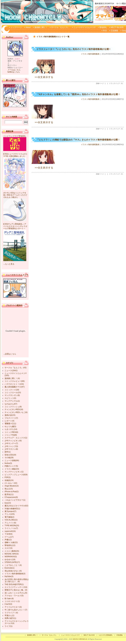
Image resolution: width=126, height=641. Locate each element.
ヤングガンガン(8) (12, 395)
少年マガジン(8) (11, 449)
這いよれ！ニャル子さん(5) (16, 593)
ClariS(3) (8, 604)
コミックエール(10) (13, 392)
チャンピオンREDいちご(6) (16, 412)
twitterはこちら (14, 72)
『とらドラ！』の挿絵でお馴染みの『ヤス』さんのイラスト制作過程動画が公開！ (78, 139)
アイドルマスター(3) (13, 607)
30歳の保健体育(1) (12, 509)
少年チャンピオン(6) (13, 441)
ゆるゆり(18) (10, 559)
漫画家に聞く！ (40, 27)
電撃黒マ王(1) (10, 424)
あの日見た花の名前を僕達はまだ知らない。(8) (17, 580)
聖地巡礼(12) (10, 545)
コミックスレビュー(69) (15, 381)
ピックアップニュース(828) (16, 475)
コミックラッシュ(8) (13, 407)
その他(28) (9, 457)
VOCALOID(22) (11, 520)
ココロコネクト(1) (12, 601)
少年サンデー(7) (11, 443)
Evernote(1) (9, 568)
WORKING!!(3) (11, 557)
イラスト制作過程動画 (90, 54)
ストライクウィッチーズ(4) (16, 587)
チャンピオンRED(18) (14, 409)
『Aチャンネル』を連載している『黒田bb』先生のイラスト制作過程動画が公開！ (78, 94)
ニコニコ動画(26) (12, 551)
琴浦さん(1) (9, 615)
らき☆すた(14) (11, 429)
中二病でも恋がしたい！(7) (16, 610)
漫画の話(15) (10, 415)
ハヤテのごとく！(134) (14, 384)
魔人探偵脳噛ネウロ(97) (15, 387)
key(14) (8, 503)
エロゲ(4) (8, 548)
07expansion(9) (11, 497)
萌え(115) (9, 489)
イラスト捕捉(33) (12, 469)
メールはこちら (14, 70)
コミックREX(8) (11, 432)
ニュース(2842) (11, 370)
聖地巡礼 (103, 27)
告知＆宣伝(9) (10, 455)
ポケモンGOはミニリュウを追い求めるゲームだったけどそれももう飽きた (15, 195)
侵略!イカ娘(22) (11, 542)
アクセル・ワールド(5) (14, 596)
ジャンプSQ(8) (11, 435)
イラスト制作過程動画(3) (15, 574)
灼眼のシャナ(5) (11, 466)
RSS (105, 31)
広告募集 (114, 31)
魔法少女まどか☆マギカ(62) (16, 506)
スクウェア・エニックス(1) (16, 438)
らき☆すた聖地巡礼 (105, 635)
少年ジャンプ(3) (11, 446)
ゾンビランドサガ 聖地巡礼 (14, 136)
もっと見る (9, 264)
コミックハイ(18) (12, 390)
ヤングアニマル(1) (12, 401)
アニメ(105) (10, 514)
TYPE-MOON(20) (12, 525)
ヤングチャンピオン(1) (14, 472)
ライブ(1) (8, 626)
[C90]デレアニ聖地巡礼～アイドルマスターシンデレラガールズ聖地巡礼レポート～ (15, 226)
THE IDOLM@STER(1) (14, 584)
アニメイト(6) (10, 523)
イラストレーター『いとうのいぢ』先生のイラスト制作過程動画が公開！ (74, 49)
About (28, 27)
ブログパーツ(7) (11, 418)
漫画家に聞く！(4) (12, 378)
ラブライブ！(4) (11, 613)
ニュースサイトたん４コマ (84, 27)
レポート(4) (9, 421)
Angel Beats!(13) (12, 486)
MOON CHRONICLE (80, 639)
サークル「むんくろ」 (60, 27)
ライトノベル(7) (11, 528)
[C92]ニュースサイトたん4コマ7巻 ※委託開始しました (15, 155)
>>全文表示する (44, 77)
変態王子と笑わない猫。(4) (16, 590)
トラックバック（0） (116, 83)
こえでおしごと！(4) (13, 565)
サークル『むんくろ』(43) (15, 368)
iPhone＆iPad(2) (12, 491)
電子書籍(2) (9, 517)
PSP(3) (8, 477)
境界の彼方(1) (10, 618)
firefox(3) (8, 463)
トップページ (16, 27)
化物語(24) (9, 480)
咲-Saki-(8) (9, 598)
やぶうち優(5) (10, 426)
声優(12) (8, 540)
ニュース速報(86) (12, 460)
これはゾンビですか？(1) (15, 500)
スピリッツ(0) (10, 398)
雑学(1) (8, 452)
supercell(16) (10, 531)
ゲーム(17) (9, 537)
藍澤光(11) (9, 494)
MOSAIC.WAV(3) (12, 554)
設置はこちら (10, 354)
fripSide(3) (9, 576)
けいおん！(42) (11, 483)
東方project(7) (10, 511)
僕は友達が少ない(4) (13, 571)
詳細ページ (100, 83)
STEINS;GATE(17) (12, 562)
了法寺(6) (8, 534)
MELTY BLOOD (117, 27)
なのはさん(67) (11, 404)
